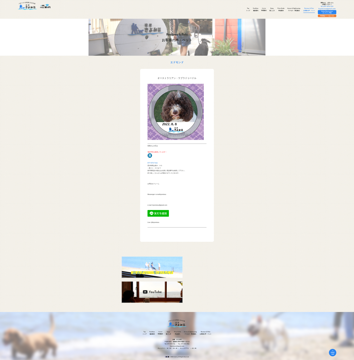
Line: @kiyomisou (153, 222)
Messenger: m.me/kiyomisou (157, 194)
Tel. (327, 6)
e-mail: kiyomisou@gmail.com (157, 205)
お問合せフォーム (153, 184)
